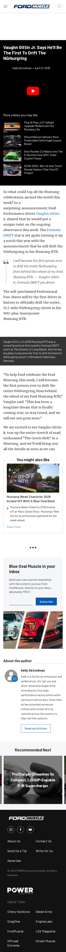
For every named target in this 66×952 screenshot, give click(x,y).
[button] (33, 91)
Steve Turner (14, 526)
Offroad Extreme (13, 943)
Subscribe (46, 601)
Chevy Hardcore (18, 912)
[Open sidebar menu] (5, 6)
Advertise (14, 861)
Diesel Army (44, 912)
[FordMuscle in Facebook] (20, 829)
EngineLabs (44, 921)
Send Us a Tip (17, 851)
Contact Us (44, 841)
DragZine (13, 921)
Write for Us (44, 851)
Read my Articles (36, 728)
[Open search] (59, 6)
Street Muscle (45, 941)
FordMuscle (15, 931)
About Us (13, 841)
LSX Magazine (45, 931)
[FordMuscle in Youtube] (30, 829)
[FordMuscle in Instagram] (10, 829)
